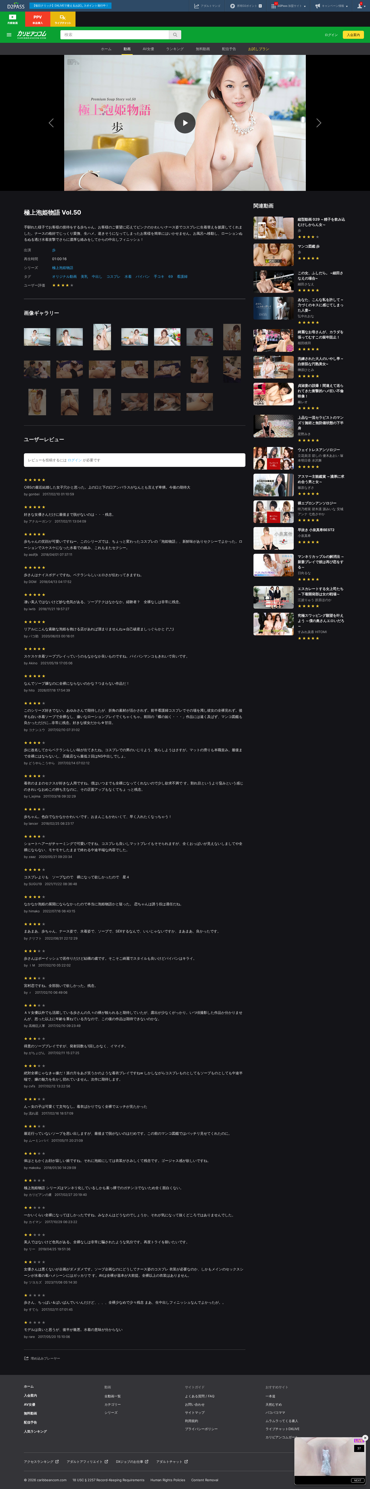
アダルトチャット (169, 1462)
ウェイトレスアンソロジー (319, 449)
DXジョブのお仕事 (129, 1462)
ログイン (331, 35)
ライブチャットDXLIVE (283, 1429)
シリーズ (111, 1412)
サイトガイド (195, 1387)
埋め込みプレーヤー (45, 1358)
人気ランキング (35, 1431)
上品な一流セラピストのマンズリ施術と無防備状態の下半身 (321, 422)
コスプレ (113, 276)
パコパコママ (275, 1412)
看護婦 (182, 276)
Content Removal (204, 1480)
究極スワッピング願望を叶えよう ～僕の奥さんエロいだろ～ (321, 620)
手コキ (159, 276)
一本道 (270, 1396)
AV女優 (148, 49)
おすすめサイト (277, 1387)
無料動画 (203, 49)
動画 (127, 49)
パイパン (143, 276)
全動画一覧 (112, 1396)
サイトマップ (195, 1412)
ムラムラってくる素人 (282, 1421)
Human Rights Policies (168, 1480)
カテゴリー (112, 1404)
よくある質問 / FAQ (199, 1396)
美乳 (84, 276)
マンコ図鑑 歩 (309, 246)
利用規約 (191, 1421)
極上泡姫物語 (62, 267)
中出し (97, 276)
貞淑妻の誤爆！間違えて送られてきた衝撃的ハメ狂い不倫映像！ (321, 390)
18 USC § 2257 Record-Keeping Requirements (108, 1480)
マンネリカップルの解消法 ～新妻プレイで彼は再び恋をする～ (321, 561)
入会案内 (353, 35)
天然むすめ (274, 1404)
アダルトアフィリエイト (85, 1462)
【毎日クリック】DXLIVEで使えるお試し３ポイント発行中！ (70, 5)
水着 (128, 276)
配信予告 (229, 49)
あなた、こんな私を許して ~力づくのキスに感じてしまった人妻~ (321, 304)
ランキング (175, 49)
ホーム (106, 49)
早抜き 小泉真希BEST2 (316, 530)
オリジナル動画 (64, 276)
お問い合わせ (195, 1404)
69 (170, 276)
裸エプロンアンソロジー (317, 503)
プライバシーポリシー (201, 1429)
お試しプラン (258, 49)
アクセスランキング (38, 1462)
